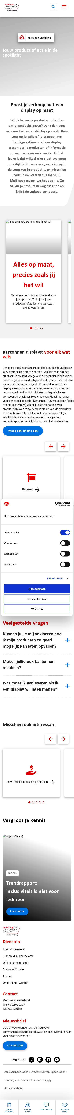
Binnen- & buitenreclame (18, 956)
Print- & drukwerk (13, 949)
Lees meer (17, 911)
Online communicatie (16, 962)
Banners (27, 489)
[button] (64, 6)
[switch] (65, 543)
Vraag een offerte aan (23, 430)
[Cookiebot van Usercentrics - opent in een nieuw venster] (55, 504)
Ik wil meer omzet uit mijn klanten (27, 781)
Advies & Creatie (13, 969)
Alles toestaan (37, 588)
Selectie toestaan (37, 598)
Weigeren (37, 608)
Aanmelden (15, 1045)
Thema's (8, 976)
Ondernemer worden (15, 982)
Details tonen (55, 578)
